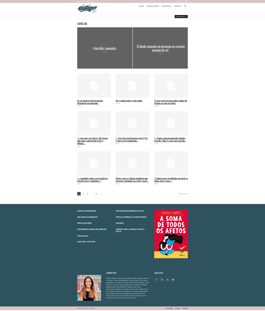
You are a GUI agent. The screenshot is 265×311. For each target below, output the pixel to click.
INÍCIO (141, 6)
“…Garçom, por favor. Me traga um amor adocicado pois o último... (92, 141)
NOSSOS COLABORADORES (86, 211)
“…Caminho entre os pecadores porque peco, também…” (92, 179)
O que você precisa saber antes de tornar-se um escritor (170, 102)
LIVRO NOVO (166, 6)
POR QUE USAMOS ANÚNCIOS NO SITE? (130, 211)
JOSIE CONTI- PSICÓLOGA (86, 241)
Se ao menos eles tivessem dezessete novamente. (90, 102)
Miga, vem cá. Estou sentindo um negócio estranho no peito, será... (132, 179)
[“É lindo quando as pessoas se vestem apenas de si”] (160, 48)
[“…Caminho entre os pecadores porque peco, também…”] (94, 163)
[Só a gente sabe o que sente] (132, 86)
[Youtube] (186, 1)
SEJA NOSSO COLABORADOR (87, 217)
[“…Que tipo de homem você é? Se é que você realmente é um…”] (132, 123)
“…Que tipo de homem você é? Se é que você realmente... (132, 139)
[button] (185, 6)
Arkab (105, 51)
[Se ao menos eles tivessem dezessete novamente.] (94, 86)
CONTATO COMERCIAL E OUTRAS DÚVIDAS (131, 217)
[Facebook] (176, 1)
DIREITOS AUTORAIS (84, 223)
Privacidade (169, 308)
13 (96, 194)
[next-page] (100, 193)
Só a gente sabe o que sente (129, 100)
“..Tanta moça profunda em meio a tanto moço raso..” (171, 179)
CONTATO (177, 6)
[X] (182, 1)
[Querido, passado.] (104, 48)
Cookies (177, 308)
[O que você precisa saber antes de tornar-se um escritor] (171, 86)
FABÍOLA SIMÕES (153, 6)
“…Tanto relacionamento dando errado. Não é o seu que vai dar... (170, 139)
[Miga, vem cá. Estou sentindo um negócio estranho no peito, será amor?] (132, 163)
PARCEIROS (120, 223)
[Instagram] (179, 1)
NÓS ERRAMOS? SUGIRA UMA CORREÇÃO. (92, 229)
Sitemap (185, 308)
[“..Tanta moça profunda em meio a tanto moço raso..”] (171, 163)
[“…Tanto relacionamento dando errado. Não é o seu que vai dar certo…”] (171, 123)
